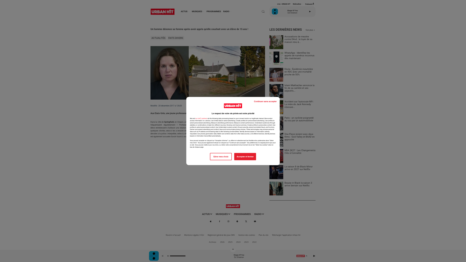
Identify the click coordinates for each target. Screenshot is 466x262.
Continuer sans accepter (265, 101)
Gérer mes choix (220, 156)
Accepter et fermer (245, 156)
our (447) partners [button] (201, 118)
